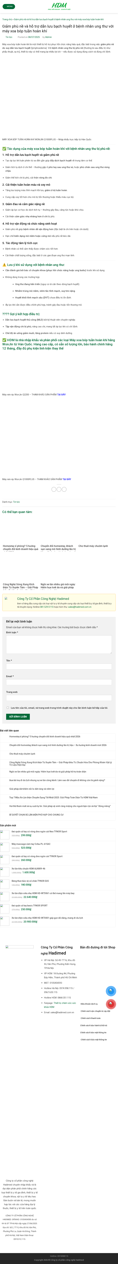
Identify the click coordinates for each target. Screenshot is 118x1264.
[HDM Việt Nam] (59, 6)
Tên (9, 660)
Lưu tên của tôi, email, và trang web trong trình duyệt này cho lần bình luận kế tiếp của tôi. (59, 708)
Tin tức (9, 37)
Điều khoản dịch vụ (89, 1004)
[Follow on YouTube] (25, 1246)
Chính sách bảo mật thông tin (93, 1032)
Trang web (12, 692)
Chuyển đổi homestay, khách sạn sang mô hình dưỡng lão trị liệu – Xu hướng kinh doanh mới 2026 (57, 745)
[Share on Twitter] (59, 489)
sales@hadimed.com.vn (79, 607)
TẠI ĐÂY (61, 394)
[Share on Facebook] (53, 489)
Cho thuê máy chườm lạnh (22, 754)
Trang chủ (7, 19)
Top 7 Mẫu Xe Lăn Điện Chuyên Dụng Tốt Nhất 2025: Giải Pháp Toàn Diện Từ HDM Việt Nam (53, 797)
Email (10, 676)
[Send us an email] (18, 1246)
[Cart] (114, 6)
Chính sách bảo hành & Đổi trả (93, 1025)
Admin (48, 37)
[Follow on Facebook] (14, 1246)
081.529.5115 (46, 607)
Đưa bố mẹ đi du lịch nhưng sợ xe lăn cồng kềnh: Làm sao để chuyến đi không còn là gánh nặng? (57, 780)
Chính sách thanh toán (90, 1018)
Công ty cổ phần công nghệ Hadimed (67, 1260)
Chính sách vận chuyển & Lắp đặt (95, 1011)
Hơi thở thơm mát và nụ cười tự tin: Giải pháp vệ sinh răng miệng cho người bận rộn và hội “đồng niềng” (60, 806)
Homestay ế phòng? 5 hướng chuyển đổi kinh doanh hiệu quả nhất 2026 (44, 736)
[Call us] (21, 1246)
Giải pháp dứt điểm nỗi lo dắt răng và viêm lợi (31, 789)
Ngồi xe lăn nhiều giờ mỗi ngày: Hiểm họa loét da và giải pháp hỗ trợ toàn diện (47, 771)
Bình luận (12, 632)
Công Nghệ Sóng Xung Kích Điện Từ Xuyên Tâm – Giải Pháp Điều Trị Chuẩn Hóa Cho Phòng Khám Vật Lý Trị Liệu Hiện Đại (60, 763)
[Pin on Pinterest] (64, 489)
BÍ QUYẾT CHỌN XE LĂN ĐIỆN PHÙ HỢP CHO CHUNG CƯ (36, 815)
